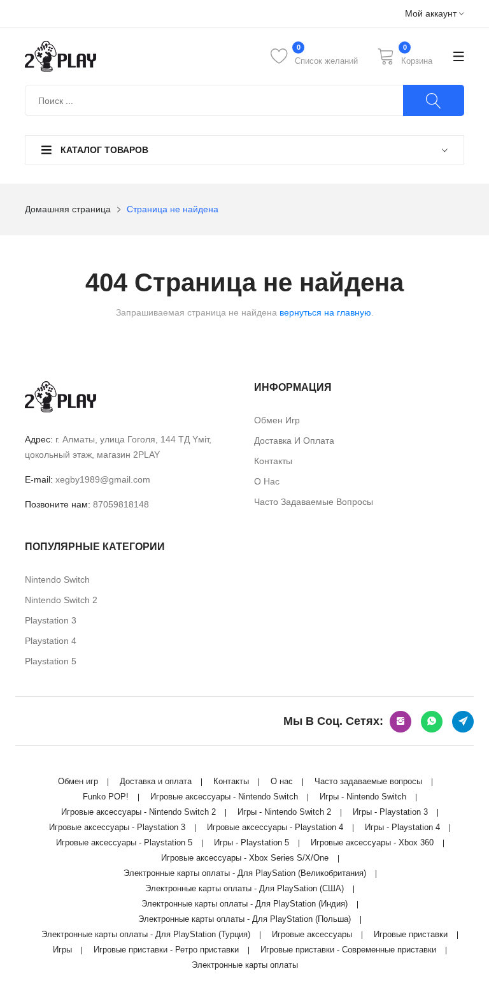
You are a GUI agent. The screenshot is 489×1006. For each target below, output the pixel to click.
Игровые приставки (411, 934)
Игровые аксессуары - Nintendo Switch (224, 796)
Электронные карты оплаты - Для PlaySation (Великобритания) (245, 873)
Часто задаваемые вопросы (313, 502)
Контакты (273, 461)
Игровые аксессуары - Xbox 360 (372, 842)
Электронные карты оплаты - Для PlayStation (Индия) (244, 904)
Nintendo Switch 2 (61, 600)
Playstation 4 (50, 641)
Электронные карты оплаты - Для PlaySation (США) (244, 888)
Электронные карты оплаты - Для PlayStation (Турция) (145, 934)
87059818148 (121, 504)
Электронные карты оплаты (245, 965)
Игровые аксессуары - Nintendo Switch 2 (138, 812)
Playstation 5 (50, 661)
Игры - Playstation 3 (390, 812)
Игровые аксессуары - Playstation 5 (124, 842)
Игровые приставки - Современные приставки (348, 949)
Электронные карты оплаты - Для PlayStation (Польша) (244, 919)
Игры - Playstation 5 (251, 842)
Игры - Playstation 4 (402, 827)
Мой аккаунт (432, 14)
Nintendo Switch (57, 579)
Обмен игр (277, 420)
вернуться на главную (325, 312)
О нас (267, 481)
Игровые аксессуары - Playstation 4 (275, 827)
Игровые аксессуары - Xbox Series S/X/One (245, 858)
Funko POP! (106, 796)
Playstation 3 (50, 620)
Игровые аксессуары (312, 934)
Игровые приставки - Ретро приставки (166, 949)
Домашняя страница (68, 209)
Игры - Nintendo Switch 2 (284, 812)
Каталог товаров (103, 150)
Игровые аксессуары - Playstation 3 (117, 827)
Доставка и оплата (294, 440)
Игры (62, 949)
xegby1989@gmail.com (102, 479)
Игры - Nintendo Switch (363, 796)
